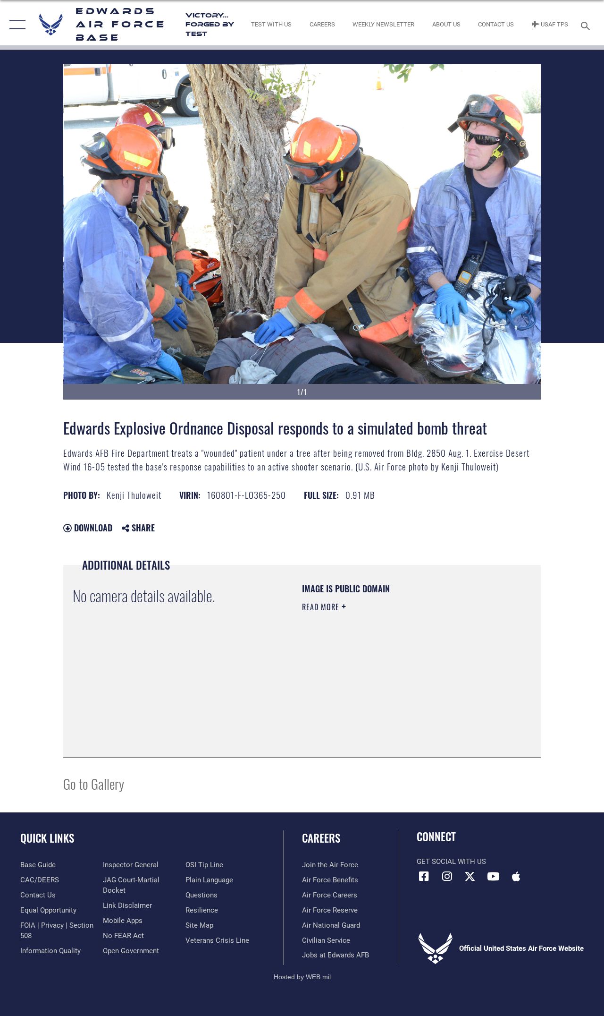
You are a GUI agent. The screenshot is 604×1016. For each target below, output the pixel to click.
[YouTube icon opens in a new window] (493, 876)
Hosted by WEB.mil (302, 977)
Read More (322, 607)
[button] (15, 25)
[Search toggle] (587, 25)
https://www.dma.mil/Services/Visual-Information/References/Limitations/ (386, 687)
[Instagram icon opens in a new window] (447, 876)
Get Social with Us (451, 861)
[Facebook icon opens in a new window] (424, 876)
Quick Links (47, 838)
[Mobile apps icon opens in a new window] (516, 876)
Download (92, 527)
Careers (321, 838)
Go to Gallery (93, 783)
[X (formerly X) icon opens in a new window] (470, 876)
